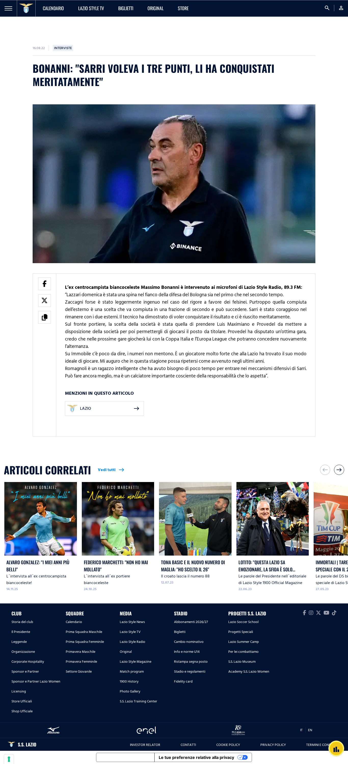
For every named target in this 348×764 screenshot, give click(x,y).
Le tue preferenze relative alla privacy (196, 757)
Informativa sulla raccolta (125, 757)
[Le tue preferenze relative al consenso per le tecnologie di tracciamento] (9, 759)
